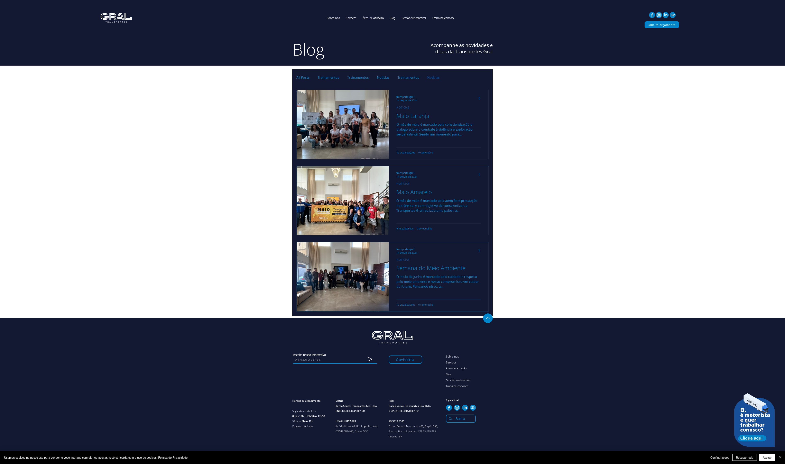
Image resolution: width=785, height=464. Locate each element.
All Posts (303, 77)
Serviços (451, 362)
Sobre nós (452, 356)
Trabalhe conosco (457, 386)
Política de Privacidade (173, 457)
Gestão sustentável (458, 380)
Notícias (383, 77)
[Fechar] (780, 457)
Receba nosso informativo (309, 354)
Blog (448, 374)
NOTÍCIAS (402, 107)
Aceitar (767, 457)
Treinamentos (328, 77)
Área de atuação (456, 368)
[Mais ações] (480, 98)
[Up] (488, 318)
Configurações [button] (719, 457)
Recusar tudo (744, 457)
